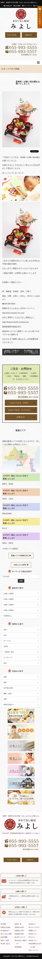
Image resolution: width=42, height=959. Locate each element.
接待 (5, 682)
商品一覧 (18, 924)
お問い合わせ (6, 943)
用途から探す (20, 927)
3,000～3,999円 (9, 605)
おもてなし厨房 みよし (18, 956)
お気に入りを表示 (20, 565)
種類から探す (20, 930)
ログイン (37, 6)
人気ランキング (20, 937)
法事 (5, 699)
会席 (5, 630)
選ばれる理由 (6, 927)
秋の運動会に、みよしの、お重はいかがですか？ (31, 352)
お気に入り (33, 940)
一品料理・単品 (9, 652)
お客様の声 (8, 6)
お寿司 (6, 646)
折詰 (5, 663)
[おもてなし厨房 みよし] (21, 19)
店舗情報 (18, 947)
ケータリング (8, 657)
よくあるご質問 (6, 934)
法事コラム (33, 934)
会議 (5, 677)
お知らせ (32, 924)
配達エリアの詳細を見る (20, 555)
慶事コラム (33, 930)
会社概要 (17, 6)
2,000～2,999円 (9, 599)
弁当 (5, 635)
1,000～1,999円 (9, 593)
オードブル (7, 641)
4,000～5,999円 (9, 610)
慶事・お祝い (8, 693)
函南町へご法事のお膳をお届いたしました (11, 352)
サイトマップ (28, 6)
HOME (4, 924)
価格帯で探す (20, 934)
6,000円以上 (8, 616)
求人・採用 (5, 940)
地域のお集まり (9, 704)
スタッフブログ (34, 927)
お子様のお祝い (9, 688)
